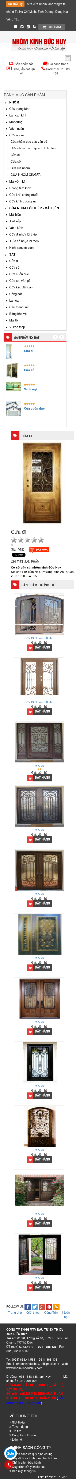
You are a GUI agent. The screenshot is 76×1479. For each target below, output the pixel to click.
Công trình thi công (25, 1435)
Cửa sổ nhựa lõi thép (24, 241)
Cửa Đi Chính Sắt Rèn (39, 638)
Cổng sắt (15, 293)
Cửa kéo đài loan (21, 287)
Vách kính (16, 227)
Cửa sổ (16, 161)
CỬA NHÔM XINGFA (26, 174)
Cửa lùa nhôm (20, 168)
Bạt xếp (15, 221)
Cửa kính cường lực (23, 201)
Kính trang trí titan (21, 247)
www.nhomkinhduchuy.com (24, 1368)
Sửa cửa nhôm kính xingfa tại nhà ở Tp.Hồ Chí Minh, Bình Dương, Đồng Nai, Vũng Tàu (37, 11)
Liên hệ (67, 1314)
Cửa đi (15, 154)
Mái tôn (14, 320)
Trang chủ (15, 1312)
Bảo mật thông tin (24, 1471)
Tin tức (16, 1431)
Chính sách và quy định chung (32, 1454)
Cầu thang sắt (18, 307)
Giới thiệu (33, 1312)
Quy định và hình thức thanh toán (34, 1458)
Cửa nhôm (16, 135)
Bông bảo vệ (18, 313)
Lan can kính (18, 115)
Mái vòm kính (18, 181)
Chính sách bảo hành (26, 1462)
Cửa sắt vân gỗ (19, 280)
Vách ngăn (16, 128)
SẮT (12, 254)
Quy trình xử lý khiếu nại (28, 1466)
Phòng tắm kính (20, 188)
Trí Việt (61, 1477)
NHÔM (14, 102)
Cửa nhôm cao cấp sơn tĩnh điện (33, 148)
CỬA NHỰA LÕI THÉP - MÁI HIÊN (34, 208)
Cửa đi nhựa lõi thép (23, 234)
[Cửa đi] (42, 482)
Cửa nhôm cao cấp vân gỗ (29, 141)
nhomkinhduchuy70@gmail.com (37, 1363)
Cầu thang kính (19, 108)
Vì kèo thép (17, 326)
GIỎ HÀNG (55, 27)
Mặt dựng (15, 121)
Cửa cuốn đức (19, 274)
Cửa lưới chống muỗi (23, 194)
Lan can (14, 300)
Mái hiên (15, 214)
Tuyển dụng (20, 1426)
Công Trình (52, 1312)
